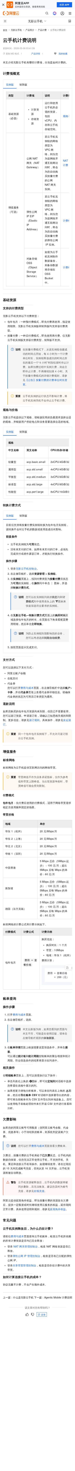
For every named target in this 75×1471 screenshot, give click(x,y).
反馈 (43, 1314)
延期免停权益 (58, 1209)
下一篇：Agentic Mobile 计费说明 (53, 1297)
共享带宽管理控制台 (24, 1265)
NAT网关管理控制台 (25, 1246)
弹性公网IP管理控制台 (26, 1256)
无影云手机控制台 (26, 568)
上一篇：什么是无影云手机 (18, 1297)
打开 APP (64, 4)
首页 (5, 29)
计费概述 (68, 220)
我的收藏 (63, 53)
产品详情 (35, 53)
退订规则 (34, 720)
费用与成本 (27, 688)
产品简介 (29, 29)
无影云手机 (16, 29)
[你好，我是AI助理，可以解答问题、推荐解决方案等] (54, 13)
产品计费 (42, 29)
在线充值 (39, 1191)
